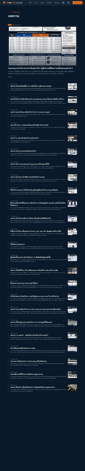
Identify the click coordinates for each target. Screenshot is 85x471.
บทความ (42, 2)
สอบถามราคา (77, 2)
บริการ (36, 2)
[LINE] (68, 2)
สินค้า (30, 2)
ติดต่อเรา (57, 2)
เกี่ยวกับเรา (49, 2)
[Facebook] (63, 2)
